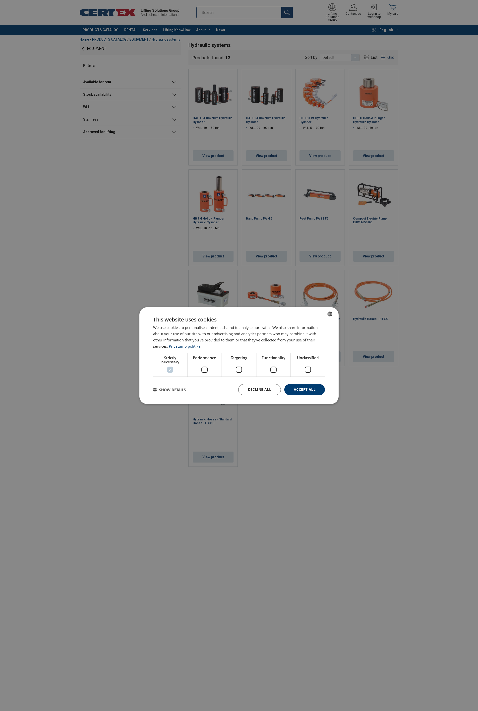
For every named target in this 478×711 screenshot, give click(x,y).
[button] (169, 389)
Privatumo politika (184, 345)
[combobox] (329, 313)
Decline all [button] (259, 389)
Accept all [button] (304, 389)
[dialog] (239, 355)
